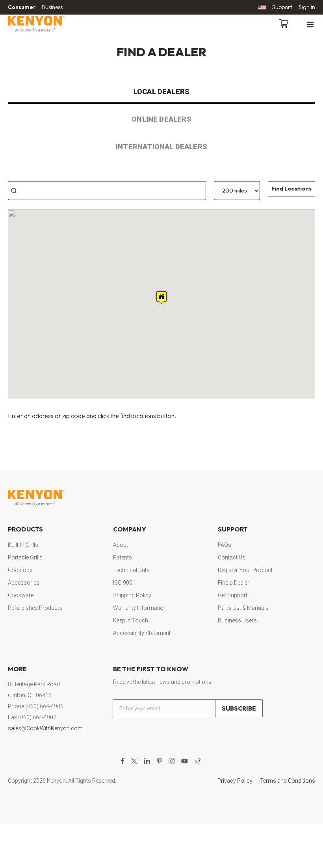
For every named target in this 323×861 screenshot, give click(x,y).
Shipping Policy (132, 595)
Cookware (20, 595)
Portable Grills (25, 557)
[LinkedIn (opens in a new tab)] (147, 761)
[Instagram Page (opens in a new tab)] (171, 761)
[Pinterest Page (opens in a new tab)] (159, 761)
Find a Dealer (233, 583)
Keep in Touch (130, 620)
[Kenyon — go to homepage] (46, 24)
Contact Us (231, 557)
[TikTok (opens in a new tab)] (198, 761)
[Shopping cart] (285, 23)
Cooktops (20, 570)
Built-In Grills (23, 545)
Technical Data (131, 570)
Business (52, 7)
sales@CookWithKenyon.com (45, 728)
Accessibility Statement (142, 633)
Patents (122, 557)
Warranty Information (140, 608)
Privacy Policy (234, 781)
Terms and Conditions (287, 781)
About (120, 545)
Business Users (237, 620)
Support (282, 7)
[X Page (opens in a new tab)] (134, 761)
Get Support (232, 595)
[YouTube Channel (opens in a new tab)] (184, 761)
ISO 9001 (124, 583)
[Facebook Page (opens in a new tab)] (122, 761)
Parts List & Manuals (243, 608)
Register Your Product (245, 570)
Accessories (23, 583)
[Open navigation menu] (310, 24)
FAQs (224, 545)
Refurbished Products (35, 608)
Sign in (307, 7)
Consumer (21, 7)
